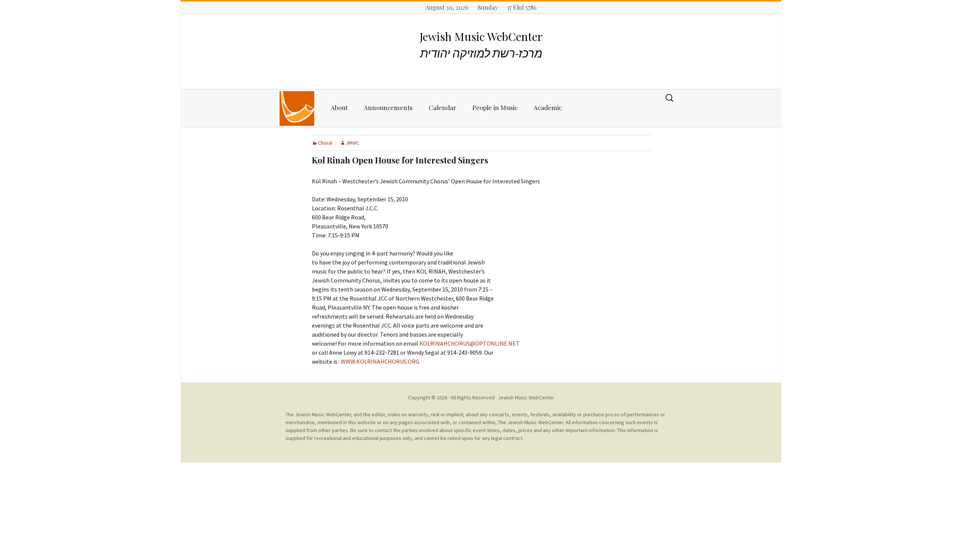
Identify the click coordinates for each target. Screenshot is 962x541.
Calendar (442, 107)
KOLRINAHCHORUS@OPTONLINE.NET (469, 343)
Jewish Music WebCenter (526, 397)
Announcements (388, 107)
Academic (548, 107)
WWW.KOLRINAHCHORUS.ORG (380, 361)
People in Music (494, 107)
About (339, 107)
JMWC (352, 142)
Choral (325, 142)
